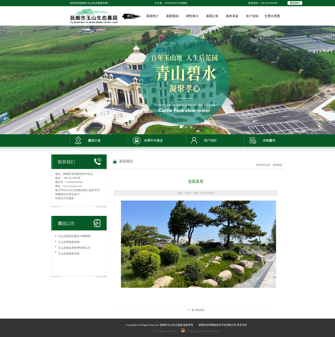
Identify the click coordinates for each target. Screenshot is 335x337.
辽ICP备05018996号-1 (165, 331)
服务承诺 (232, 16)
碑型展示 (192, 16)
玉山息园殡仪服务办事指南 (74, 236)
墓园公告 (212, 16)
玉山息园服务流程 (69, 253)
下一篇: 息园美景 (196, 310)
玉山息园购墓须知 (69, 241)
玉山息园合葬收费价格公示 (74, 247)
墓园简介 (152, 16)
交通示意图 (272, 16)
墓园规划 (172, 16)
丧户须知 (252, 16)
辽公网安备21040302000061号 (202, 331)
